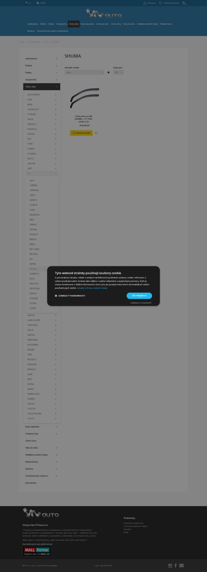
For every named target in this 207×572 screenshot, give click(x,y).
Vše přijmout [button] (139, 295)
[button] (70, 295)
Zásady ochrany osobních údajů (92, 288)
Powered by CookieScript (141, 303)
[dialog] (103, 286)
